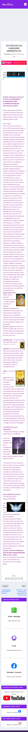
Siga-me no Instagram (12, 724)
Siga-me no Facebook (12, 712)
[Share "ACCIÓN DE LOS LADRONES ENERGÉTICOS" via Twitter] (9, 578)
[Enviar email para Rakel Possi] (14, 642)
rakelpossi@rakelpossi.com (14, 650)
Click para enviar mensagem (14, 676)
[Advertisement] (14, 23)
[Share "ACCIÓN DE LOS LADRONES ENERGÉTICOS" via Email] (18, 578)
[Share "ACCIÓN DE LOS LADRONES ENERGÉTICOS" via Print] (21, 578)
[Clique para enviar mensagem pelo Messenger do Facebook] (14, 668)
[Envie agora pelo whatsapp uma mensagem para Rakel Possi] (14, 612)
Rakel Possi (13, 54)
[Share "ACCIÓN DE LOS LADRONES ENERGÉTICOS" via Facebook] (6, 578)
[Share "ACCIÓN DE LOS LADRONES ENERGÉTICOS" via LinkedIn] (15, 578)
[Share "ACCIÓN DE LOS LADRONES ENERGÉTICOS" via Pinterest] (12, 578)
